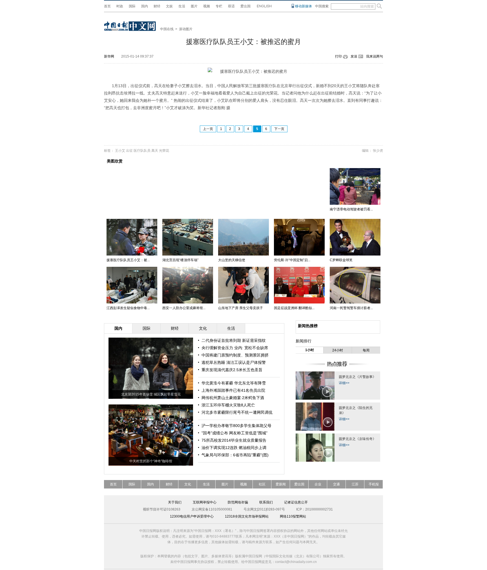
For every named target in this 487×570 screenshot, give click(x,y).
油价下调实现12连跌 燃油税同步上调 (234, 447)
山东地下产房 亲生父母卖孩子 (240, 308)
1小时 (309, 350)
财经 (157, 6)
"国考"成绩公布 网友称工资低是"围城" (234, 433)
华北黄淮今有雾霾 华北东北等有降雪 (234, 383)
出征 (129, 151)
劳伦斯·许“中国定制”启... (292, 260)
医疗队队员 (142, 151)
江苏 (355, 484)
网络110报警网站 (293, 516)
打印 (338, 56)
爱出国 (245, 6)
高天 (154, 151)
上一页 (208, 129)
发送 (354, 56)
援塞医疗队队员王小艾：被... (128, 260)
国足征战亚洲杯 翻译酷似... (294, 308)
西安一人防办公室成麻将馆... (183, 308)
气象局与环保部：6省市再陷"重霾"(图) (235, 455)
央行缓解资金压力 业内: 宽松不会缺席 (235, 347)
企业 (318, 484)
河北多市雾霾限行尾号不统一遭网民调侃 (237, 412)
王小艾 (120, 151)
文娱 (169, 6)
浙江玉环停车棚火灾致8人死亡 (228, 405)
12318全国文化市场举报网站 (247, 516)
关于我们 (174, 502)
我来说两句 (374, 56)
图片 (194, 6)
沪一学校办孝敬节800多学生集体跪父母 (236, 425)
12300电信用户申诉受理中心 (192, 516)
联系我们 (266, 502)
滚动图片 (185, 29)
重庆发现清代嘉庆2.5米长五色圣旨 (232, 369)
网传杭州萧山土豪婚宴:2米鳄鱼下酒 (233, 397)
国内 (144, 6)
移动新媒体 (303, 6)
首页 (107, 6)
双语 (231, 6)
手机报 (374, 484)
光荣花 (164, 151)
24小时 (337, 350)
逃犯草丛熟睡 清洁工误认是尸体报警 (234, 362)
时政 (119, 6)
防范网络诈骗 (238, 502)
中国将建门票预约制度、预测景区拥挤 (235, 355)
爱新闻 (281, 484)
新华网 (109, 56)
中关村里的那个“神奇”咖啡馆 (150, 461)
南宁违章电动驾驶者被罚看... (351, 209)
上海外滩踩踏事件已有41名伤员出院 (233, 390)
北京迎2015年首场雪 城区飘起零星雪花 (151, 394)
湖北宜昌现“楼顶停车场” (180, 260)
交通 (336, 484)
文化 (187, 484)
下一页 (279, 129)
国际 (132, 6)
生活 (181, 6)
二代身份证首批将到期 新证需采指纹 (234, 340)
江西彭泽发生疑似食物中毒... (128, 308)
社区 (262, 484)
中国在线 (167, 29)
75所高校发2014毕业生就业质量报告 (234, 440)
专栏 (219, 6)
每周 (366, 350)
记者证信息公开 (296, 502)
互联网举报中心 (204, 502)
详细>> (344, 383)
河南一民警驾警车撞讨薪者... (351, 308)
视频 (206, 6)
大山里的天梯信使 (231, 260)
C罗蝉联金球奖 (341, 260)
